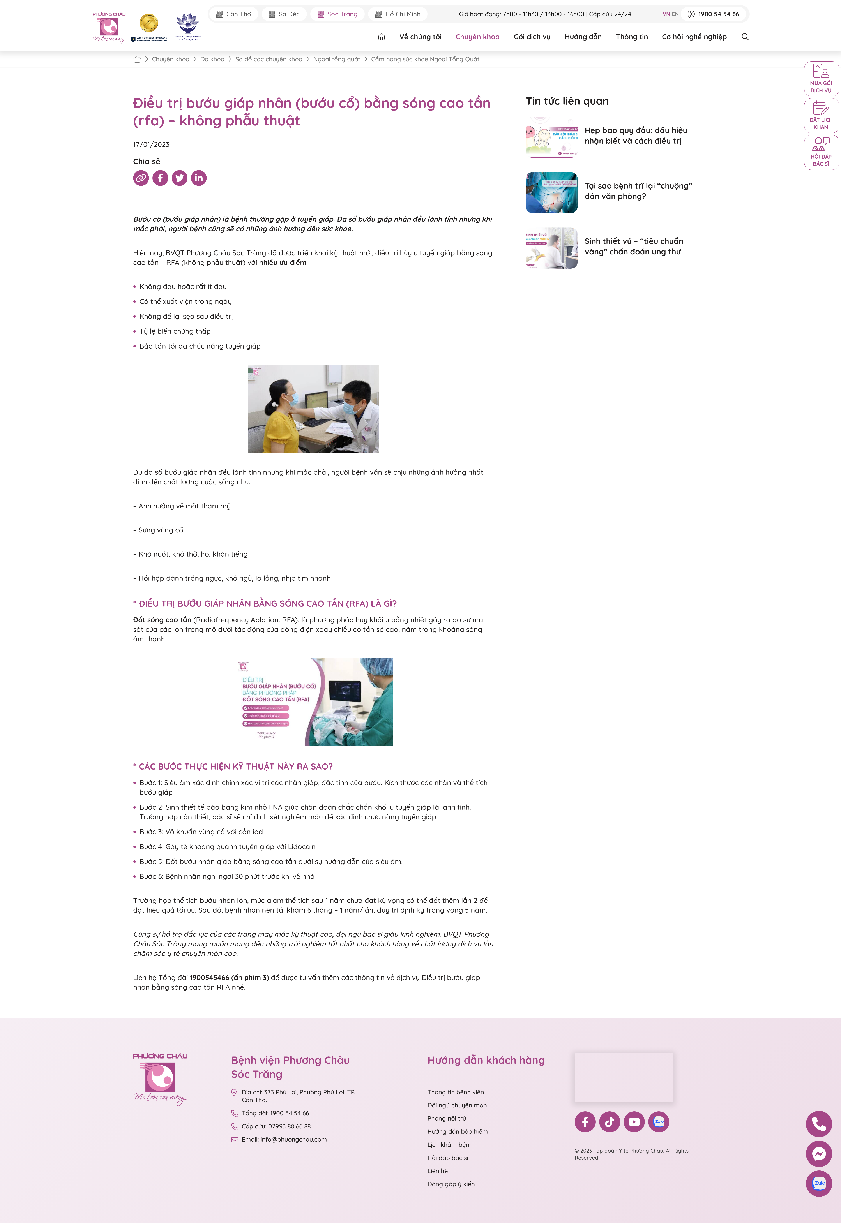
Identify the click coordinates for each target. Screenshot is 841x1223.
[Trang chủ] (137, 59)
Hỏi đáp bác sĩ (448, 1157)
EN (675, 14)
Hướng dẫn (583, 36)
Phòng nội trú (447, 1118)
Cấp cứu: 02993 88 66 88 (276, 1126)
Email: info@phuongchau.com (284, 1139)
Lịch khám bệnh (450, 1144)
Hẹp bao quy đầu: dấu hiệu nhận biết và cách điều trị (636, 135)
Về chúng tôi (420, 36)
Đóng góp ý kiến (451, 1184)
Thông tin (632, 36)
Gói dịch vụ (532, 36)
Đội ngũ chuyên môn (457, 1105)
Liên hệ (438, 1171)
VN (666, 14)
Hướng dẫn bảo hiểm (458, 1131)
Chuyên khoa (478, 36)
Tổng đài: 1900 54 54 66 (276, 1113)
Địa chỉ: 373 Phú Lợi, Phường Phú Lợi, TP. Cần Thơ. (298, 1096)
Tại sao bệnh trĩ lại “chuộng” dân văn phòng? (638, 191)
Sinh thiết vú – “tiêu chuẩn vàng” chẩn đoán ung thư (634, 246)
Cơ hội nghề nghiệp (694, 36)
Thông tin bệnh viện (456, 1092)
